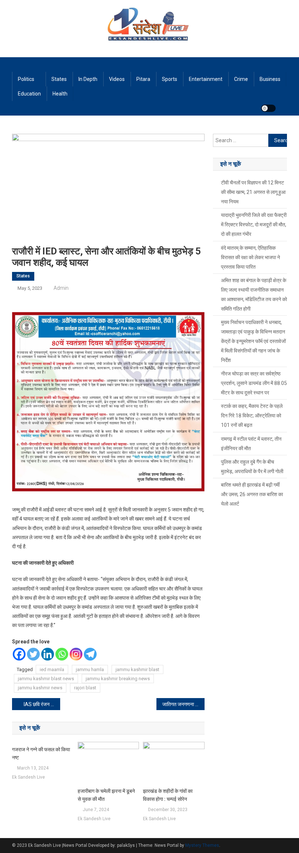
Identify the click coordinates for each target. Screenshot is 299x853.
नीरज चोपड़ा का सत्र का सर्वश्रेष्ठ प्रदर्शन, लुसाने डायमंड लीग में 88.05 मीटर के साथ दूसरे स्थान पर (254, 383)
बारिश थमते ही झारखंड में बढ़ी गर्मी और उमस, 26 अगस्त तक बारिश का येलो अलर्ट (252, 494)
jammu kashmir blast (137, 669)
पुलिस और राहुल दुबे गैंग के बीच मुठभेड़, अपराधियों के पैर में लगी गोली (252, 466)
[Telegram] (90, 654)
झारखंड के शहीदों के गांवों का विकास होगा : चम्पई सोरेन (168, 795)
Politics (26, 79)
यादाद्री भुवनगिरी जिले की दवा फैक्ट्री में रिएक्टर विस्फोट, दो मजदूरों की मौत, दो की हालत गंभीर (254, 224)
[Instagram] (76, 654)
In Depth (87, 79)
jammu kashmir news (40, 687)
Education (29, 94)
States (59, 79)
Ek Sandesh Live (28, 777)
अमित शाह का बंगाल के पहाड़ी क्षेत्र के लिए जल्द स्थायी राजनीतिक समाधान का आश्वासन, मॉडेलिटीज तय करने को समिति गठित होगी (254, 294)
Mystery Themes (202, 845)
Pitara (143, 79)
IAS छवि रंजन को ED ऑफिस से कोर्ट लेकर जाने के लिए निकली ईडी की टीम (42, 704)
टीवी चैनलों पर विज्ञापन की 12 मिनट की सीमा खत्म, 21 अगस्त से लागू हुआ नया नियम (253, 192)
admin (61, 288)
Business (270, 79)
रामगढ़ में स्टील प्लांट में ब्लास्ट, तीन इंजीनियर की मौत (251, 443)
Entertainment (205, 79)
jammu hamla (90, 669)
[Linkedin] (47, 654)
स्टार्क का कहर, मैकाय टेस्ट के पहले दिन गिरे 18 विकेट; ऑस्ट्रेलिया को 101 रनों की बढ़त (252, 415)
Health (60, 94)
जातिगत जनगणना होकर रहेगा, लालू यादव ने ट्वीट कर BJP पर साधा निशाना (183, 704)
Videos (117, 79)
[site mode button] (268, 108)
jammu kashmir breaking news (118, 678)
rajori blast (85, 687)
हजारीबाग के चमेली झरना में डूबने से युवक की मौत (106, 795)
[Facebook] (19, 654)
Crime (241, 79)
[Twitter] (33, 654)
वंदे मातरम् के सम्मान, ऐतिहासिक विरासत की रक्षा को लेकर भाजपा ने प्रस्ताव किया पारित (250, 257)
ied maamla (52, 669)
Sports (169, 79)
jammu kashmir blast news (46, 678)
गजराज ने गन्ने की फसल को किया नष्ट (41, 753)
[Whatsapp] (61, 654)
